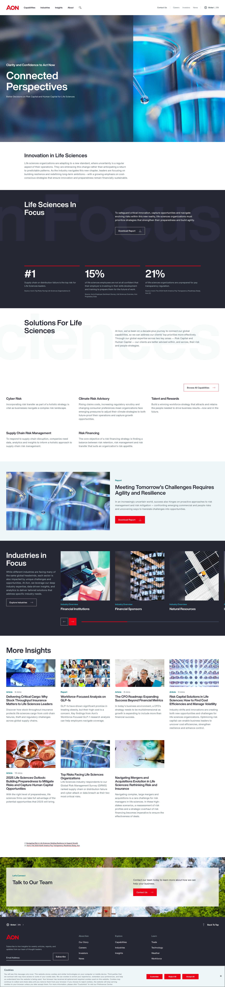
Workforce (156, 958)
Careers (176, 7)
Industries (45, 7)
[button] (21, 602)
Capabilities (29, 7)
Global (213, 7)
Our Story (84, 942)
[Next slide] (72, 621)
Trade (154, 942)
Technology (157, 947)
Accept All (190, 976)
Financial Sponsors (128, 609)
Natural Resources (183, 609)
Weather (155, 953)
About (70, 7)
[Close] (221, 976)
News (195, 7)
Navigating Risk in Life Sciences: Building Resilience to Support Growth (52, 843)
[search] (80, 7)
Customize (154, 976)
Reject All (172, 976)
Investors (186, 7)
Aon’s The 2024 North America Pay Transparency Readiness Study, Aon (53, 845)
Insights (59, 7)
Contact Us (162, 7)
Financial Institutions (75, 609)
